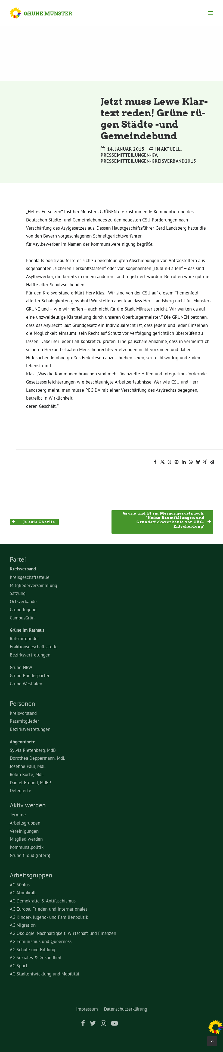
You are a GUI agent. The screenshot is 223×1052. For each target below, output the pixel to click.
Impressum (87, 1009)
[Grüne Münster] (46, 13)
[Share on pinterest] (176, 462)
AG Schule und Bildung (32, 949)
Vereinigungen (24, 831)
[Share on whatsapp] (190, 462)
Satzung (18, 593)
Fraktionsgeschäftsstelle (34, 646)
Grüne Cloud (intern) (30, 855)
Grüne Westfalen (26, 683)
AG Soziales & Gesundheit (36, 957)
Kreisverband (23, 569)
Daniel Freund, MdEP (30, 782)
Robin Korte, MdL (27, 774)
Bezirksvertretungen (30, 655)
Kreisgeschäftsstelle (29, 577)
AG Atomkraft (23, 892)
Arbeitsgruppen (25, 823)
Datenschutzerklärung (125, 1009)
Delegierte (20, 790)
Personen (22, 703)
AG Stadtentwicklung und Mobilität (44, 974)
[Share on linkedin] (183, 462)
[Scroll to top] (212, 1040)
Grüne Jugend (23, 609)
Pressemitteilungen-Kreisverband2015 (148, 161)
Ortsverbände (23, 601)
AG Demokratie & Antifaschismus (43, 901)
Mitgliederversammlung (33, 585)
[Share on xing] (205, 462)
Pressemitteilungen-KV (129, 155)
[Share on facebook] (155, 462)
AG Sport (18, 965)
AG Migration (23, 925)
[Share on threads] (169, 462)
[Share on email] (212, 462)
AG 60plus (20, 884)
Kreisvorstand (23, 713)
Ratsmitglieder (24, 638)
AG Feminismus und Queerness (41, 941)
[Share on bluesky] (197, 462)
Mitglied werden (26, 839)
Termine (18, 814)
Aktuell (171, 149)
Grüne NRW (21, 667)
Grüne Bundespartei (29, 675)
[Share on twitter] (162, 462)
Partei (18, 559)
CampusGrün (22, 618)
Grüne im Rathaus (27, 630)
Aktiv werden (28, 805)
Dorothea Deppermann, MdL (37, 758)
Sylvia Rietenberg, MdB (33, 750)
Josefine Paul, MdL (28, 766)
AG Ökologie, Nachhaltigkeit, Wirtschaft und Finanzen (63, 933)
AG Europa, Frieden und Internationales (49, 909)
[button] (210, 13)
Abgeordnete (22, 742)
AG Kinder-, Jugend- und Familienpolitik (49, 917)
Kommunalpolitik (27, 847)
